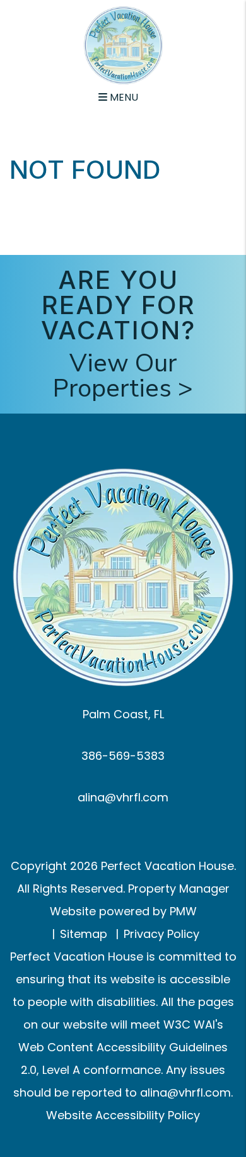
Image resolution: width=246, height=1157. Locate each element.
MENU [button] (122, 97)
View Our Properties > (123, 376)
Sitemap (83, 934)
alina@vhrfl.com (123, 797)
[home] (123, 44)
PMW (183, 911)
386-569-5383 (123, 756)
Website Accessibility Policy (123, 1115)
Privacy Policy (161, 934)
